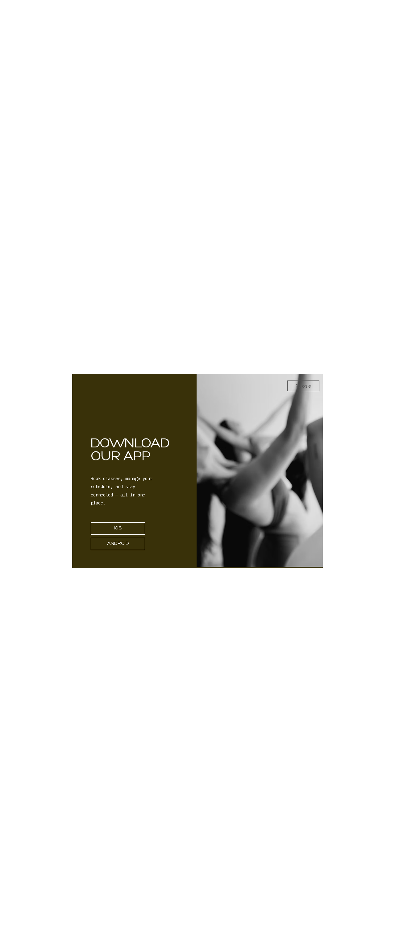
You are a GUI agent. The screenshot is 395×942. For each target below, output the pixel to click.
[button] (303, 386)
